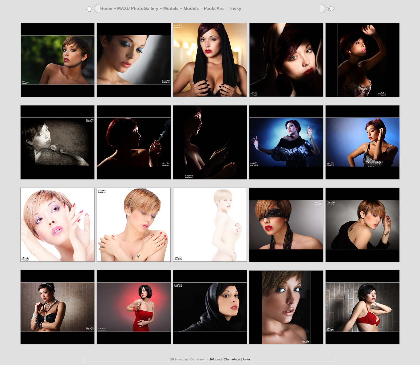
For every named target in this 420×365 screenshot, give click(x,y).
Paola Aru (214, 8)
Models (171, 8)
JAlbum (214, 359)
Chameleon (232, 359)
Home (106, 8)
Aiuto (246, 359)
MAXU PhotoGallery (137, 8)
